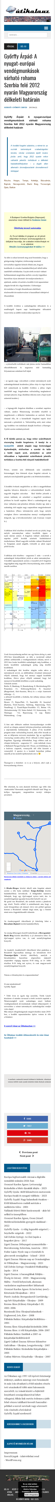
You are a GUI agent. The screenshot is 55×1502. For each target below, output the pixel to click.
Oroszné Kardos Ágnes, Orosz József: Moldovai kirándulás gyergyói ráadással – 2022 (25, 1222)
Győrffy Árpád (19, 107)
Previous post (30, 1152)
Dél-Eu (6, 1489)
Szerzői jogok (11, 1456)
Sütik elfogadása (31, 1494)
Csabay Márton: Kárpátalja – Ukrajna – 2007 (27, 1356)
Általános (45, 1492)
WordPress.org (13, 1460)
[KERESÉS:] (27, 34)
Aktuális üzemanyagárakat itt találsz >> (27, 247)
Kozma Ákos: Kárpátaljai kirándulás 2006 (26, 1326)
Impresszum (10, 1452)
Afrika (9, 1492)
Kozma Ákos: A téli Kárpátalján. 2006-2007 (27, 1330)
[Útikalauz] (27, 9)
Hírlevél (10, 1495)
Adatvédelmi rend (29, 1456)
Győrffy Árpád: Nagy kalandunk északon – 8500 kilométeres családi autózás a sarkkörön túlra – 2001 (26, 1203)
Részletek (34, 1491)
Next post (25, 1155)
